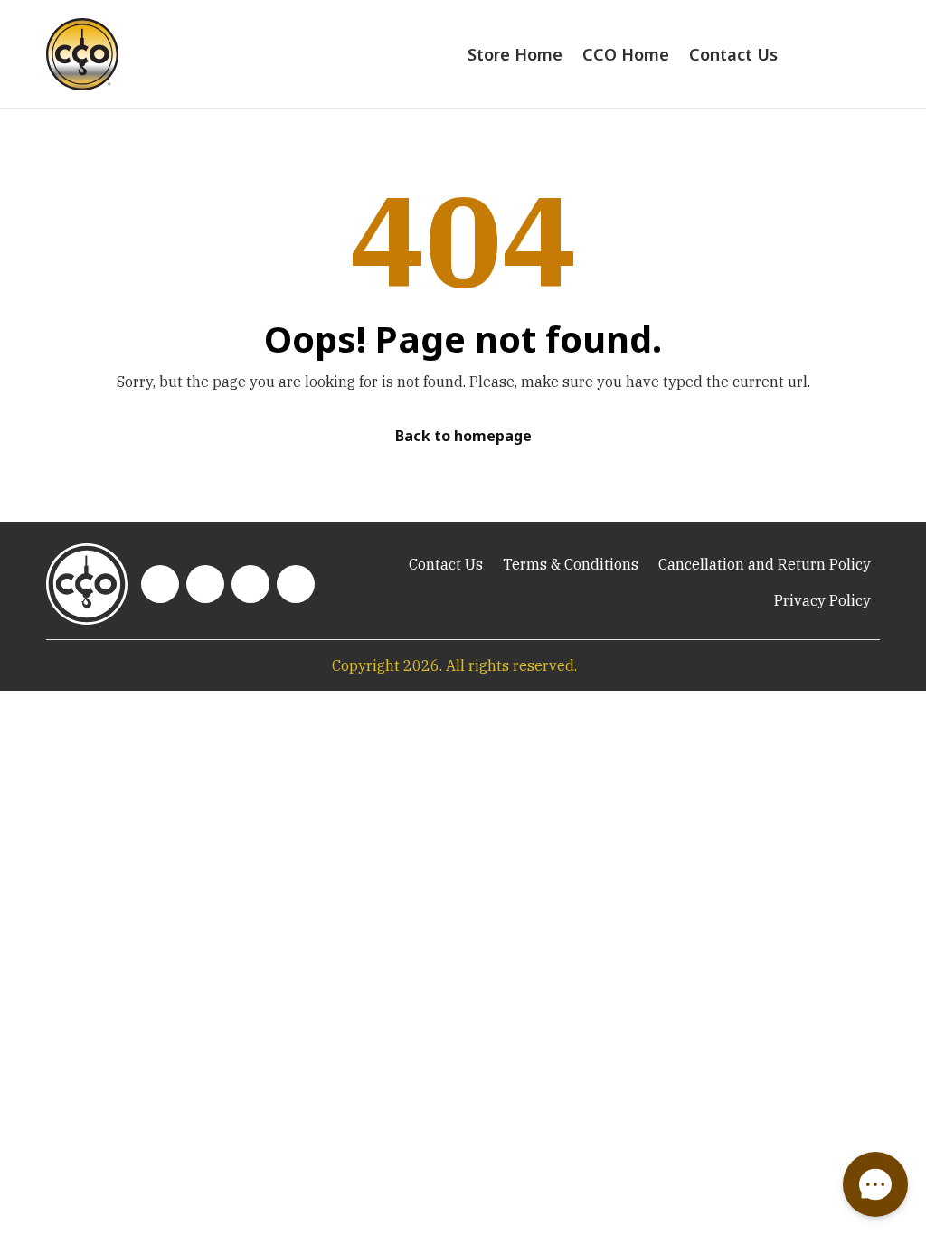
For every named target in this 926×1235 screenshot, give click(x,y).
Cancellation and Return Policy (764, 564)
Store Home (515, 54)
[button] (875, 1184)
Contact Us (733, 54)
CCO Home (625, 54)
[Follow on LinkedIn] (160, 584)
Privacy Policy (822, 600)
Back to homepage (463, 436)
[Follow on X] (296, 584)
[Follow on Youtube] (205, 584)
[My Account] (831, 54)
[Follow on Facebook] (250, 584)
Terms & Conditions (570, 564)
